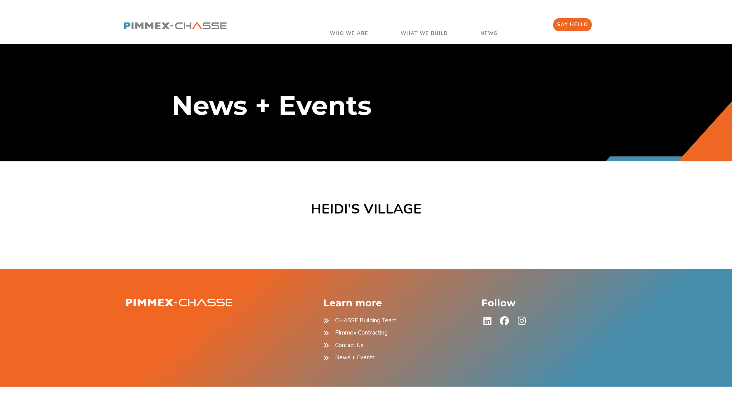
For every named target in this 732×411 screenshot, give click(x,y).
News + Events (355, 357)
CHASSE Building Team (365, 320)
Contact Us (349, 345)
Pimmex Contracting (361, 332)
